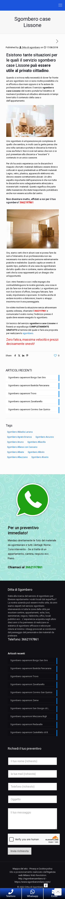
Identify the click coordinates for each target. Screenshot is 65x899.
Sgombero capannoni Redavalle (26, 724)
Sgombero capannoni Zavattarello (25, 401)
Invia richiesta (20, 851)
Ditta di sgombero (31, 47)
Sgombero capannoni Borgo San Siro (27, 377)
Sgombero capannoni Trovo (22, 393)
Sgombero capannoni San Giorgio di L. (29, 708)
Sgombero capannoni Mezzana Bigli (28, 716)
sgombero (28, 333)
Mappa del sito (20, 868)
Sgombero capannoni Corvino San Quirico (29, 409)
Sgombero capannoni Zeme (24, 700)
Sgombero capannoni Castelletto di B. (29, 732)
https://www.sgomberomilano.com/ (33, 882)
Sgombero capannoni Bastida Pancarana (28, 385)
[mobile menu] (60, 5)
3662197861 (26, 202)
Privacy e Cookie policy (40, 868)
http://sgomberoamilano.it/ (32, 878)
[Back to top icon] (58, 892)
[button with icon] (46, 885)
